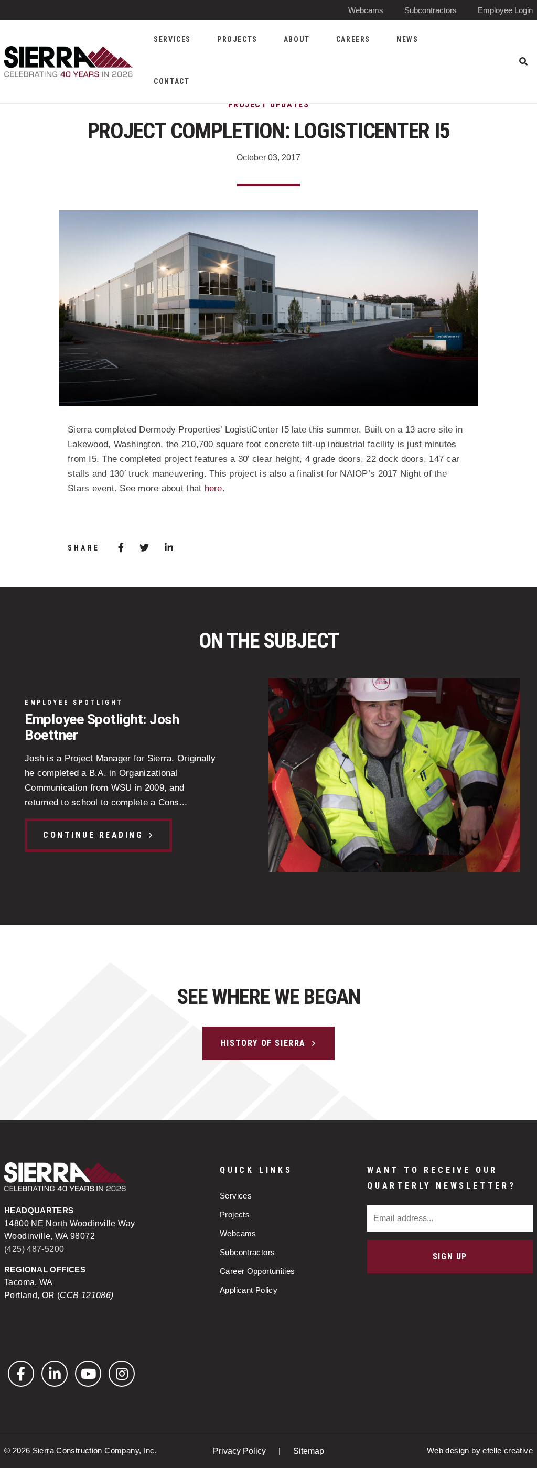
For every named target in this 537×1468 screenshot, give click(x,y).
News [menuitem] (407, 39)
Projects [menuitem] (237, 39)
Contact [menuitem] (171, 81)
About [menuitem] (297, 39)
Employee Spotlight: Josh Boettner (102, 727)
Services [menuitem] (172, 39)
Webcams (365, 10)
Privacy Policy (240, 1451)
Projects (235, 1214)
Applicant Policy (248, 1290)
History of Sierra (263, 1043)
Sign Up (450, 1256)
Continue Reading (93, 835)
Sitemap (308, 1451)
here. (215, 488)
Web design (448, 1450)
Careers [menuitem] (353, 39)
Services (236, 1195)
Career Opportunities (257, 1271)
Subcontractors (430, 10)
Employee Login (505, 10)
